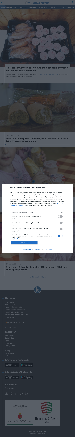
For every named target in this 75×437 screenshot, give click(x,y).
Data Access (37, 249)
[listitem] (37, 212)
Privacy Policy (48, 249)
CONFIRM (24, 243)
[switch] (60, 216)
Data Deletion (27, 249)
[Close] (69, 188)
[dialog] (37, 218)
